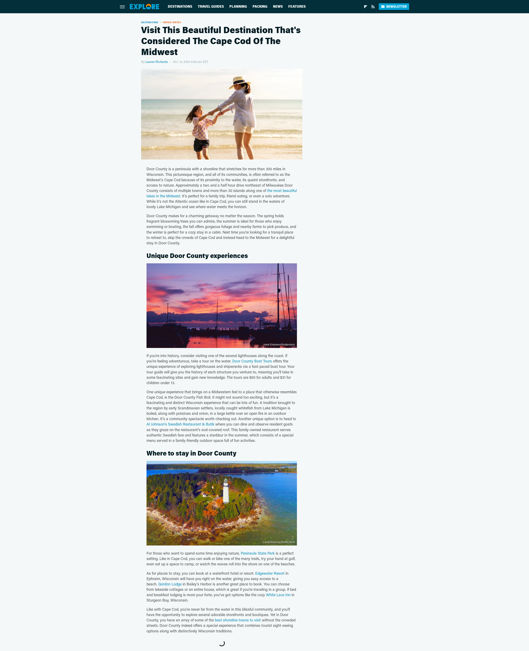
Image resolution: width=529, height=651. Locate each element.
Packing (260, 6)
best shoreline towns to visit (238, 619)
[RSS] (373, 6)
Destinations (180, 6)
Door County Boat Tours (252, 360)
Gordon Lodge (169, 583)
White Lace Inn (278, 594)
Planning (238, 6)
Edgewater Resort (270, 573)
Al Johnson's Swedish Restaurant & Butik (180, 424)
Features (297, 6)
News (278, 6)
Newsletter (396, 6)
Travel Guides (211, 6)
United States (172, 22)
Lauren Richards (156, 62)
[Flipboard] (365, 6)
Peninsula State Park (258, 553)
